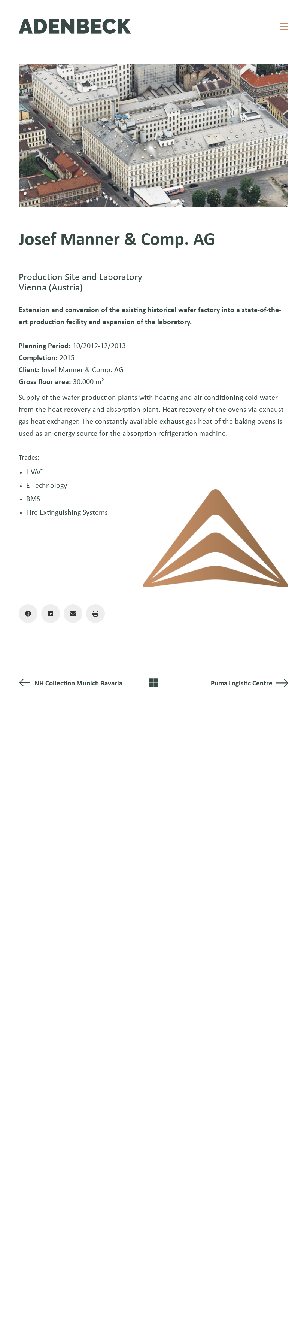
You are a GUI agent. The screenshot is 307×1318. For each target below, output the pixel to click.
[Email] (73, 613)
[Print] (95, 613)
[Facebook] (28, 613)
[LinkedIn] (50, 613)
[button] (284, 26)
